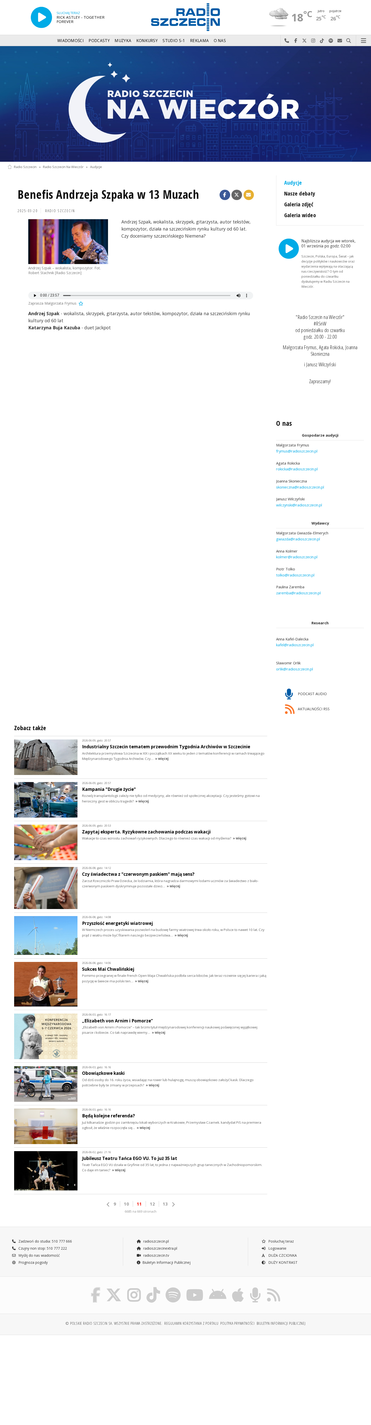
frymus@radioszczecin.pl (296, 451)
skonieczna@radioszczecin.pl (300, 487)
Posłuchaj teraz (280, 1241)
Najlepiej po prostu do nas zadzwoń (286, 41)
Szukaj (348, 41)
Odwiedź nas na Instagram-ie (313, 41)
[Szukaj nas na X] (113, 1288)
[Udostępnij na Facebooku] (225, 195)
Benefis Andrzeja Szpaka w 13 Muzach (108, 194)
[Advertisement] (51, 1377)
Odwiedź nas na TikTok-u (322, 41)
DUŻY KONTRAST (282, 1262)
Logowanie (276, 1248)
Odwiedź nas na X (304, 41)
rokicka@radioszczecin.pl (297, 468)
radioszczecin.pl (155, 1241)
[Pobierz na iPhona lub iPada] (238, 1288)
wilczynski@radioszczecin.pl (299, 504)
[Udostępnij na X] (236, 195)
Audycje (96, 167)
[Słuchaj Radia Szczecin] (41, 17)
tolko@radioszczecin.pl (295, 574)
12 (152, 1204)
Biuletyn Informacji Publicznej (166, 1262)
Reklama (199, 40)
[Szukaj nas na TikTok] (153, 1288)
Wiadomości (70, 40)
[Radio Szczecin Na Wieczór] (185, 104)
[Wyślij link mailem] (249, 195)
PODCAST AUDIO (312, 693)
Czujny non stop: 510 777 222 (42, 1248)
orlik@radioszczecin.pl (294, 668)
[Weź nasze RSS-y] (273, 1288)
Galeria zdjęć (298, 204)
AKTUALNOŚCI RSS (313, 709)
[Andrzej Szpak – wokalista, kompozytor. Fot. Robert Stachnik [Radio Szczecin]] (68, 241)
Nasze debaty (299, 193)
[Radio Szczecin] (185, 17)
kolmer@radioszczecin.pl (296, 556)
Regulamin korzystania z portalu (191, 1323)
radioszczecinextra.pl (159, 1248)
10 (126, 1204)
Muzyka (123, 40)
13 (165, 1204)
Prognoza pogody (32, 1262)
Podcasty (99, 40)
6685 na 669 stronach (140, 1211)
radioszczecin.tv (155, 1255)
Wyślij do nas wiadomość (339, 41)
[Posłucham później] (80, 303)
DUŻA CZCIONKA (282, 1255)
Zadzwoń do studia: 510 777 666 (44, 1241)
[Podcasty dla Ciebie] (255, 1288)
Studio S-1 (174, 40)
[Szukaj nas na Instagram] (134, 1288)
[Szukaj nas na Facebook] (95, 1288)
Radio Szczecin (25, 167)
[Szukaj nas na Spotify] (173, 1288)
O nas (220, 40)
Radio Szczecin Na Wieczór (63, 167)
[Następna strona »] (173, 1204)
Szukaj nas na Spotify (331, 41)
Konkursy (147, 40)
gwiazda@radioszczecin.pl (298, 538)
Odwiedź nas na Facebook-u (295, 41)
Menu (363, 41)
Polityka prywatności (237, 1323)
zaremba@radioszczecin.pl (298, 592)
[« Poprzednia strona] (108, 1204)
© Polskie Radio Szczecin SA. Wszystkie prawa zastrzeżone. (113, 1323)
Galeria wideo (300, 215)
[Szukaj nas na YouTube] (194, 1288)
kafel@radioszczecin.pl (295, 644)
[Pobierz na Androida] (217, 1288)
